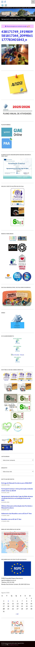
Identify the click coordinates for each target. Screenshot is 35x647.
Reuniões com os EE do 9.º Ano (11, 519)
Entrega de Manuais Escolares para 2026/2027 (16, 483)
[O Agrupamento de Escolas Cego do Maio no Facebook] (5, 1)
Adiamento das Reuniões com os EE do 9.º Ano (16, 513)
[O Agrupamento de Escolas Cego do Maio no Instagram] (2, 1)
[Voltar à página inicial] (17, 12)
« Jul (17, 614)
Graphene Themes (13, 644)
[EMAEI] (17, 321)
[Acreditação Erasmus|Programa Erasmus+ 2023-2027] (17, 168)
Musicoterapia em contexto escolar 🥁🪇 (18, 26)
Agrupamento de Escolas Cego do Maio (13, 19)
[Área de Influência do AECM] (14, 542)
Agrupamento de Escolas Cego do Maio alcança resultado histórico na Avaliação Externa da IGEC (17, 498)
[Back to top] (31, 643)
